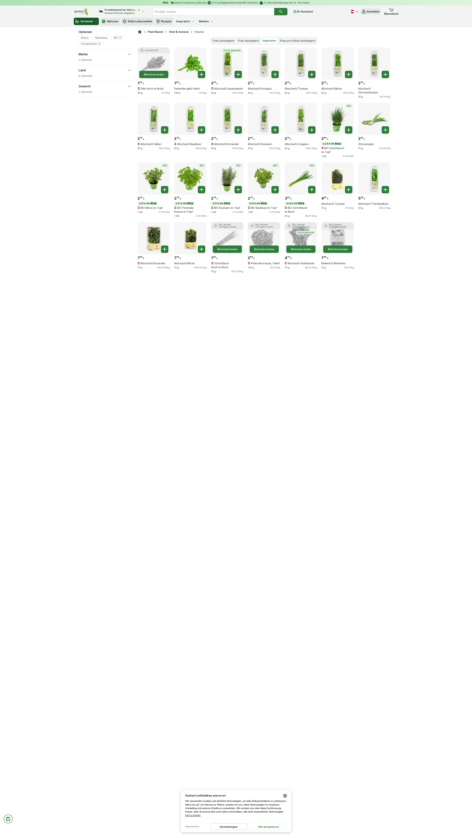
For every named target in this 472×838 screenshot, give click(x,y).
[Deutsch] (354, 11)
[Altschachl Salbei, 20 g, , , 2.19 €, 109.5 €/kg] (154, 119)
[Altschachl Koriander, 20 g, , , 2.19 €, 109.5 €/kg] (227, 119)
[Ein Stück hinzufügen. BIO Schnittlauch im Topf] (348, 130)
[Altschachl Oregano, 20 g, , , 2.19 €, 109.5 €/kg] (301, 119)
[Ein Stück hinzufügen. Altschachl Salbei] (164, 130)
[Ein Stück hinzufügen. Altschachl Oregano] (311, 130)
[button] (370, 12)
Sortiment (86, 21)
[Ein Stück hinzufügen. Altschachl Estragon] (275, 74)
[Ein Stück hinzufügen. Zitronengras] (385, 130)
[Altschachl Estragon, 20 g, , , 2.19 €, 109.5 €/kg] (264, 63)
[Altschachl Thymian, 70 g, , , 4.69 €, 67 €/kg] (337, 178)
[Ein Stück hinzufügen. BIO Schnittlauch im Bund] (311, 189)
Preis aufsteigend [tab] (223, 40)
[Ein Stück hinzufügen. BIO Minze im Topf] (164, 189)
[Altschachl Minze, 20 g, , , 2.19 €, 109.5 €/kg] (337, 63)
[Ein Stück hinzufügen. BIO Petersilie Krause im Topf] (201, 189)
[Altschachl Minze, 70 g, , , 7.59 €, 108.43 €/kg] (190, 238)
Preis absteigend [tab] (248, 40)
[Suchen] (280, 11)
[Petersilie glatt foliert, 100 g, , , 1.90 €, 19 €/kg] (190, 63)
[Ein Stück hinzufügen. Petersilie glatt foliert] (201, 74)
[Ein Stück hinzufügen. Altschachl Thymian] (311, 74)
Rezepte (166, 21)
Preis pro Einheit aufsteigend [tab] (297, 40)
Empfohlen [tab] (269, 40)
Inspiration (183, 21)
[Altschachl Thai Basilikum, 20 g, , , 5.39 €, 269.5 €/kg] (374, 178)
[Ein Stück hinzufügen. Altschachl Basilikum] (201, 130)
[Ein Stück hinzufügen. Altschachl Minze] (348, 74)
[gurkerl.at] (140, 32)
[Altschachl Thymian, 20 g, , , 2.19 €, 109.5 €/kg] (301, 63)
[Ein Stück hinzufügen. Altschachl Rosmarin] (275, 130)
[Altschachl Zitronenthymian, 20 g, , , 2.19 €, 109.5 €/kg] (374, 63)
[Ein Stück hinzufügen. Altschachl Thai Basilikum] (385, 189)
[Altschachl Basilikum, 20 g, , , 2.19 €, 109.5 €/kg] (190, 119)
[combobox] (213, 11)
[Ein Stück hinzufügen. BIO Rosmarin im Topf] (238, 189)
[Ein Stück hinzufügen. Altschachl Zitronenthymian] (385, 74)
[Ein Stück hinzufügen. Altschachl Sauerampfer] (238, 74)
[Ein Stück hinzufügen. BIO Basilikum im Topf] (275, 189)
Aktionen (112, 21)
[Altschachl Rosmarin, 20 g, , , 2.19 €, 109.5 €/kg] (264, 119)
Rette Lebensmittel (140, 21)
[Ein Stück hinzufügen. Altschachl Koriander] (238, 130)
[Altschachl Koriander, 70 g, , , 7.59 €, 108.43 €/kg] (154, 238)
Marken (204, 21)
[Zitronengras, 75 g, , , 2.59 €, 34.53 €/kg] (374, 119)
